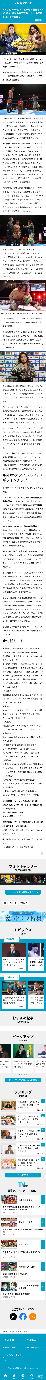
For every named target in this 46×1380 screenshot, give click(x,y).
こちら (18, 816)
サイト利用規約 (33, 1347)
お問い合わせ (10, 1347)
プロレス (23, 903)
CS (5, 903)
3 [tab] (24, 1074)
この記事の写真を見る (23, 892)
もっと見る (23, 1175)
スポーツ (13, 903)
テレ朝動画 (31, 1340)
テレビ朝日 (9, 1340)
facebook (23, 1316)
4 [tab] (26, 1074)
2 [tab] (21, 1074)
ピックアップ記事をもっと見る (23, 1080)
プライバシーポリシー (12, 1357)
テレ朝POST (23, 3)
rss (32, 1316)
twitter (13, 1316)
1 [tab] (19, 1074)
